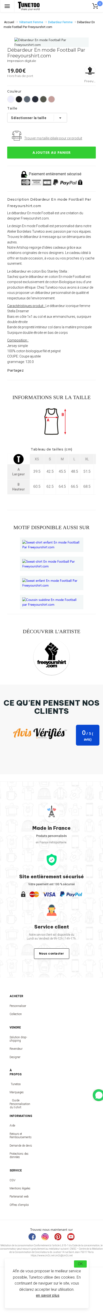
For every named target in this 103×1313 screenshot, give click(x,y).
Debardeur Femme (60, 22)
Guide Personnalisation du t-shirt (16, 1104)
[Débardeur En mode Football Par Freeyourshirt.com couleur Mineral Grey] (27, 99)
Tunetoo (16, 1084)
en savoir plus (47, 1295)
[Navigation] (7, 6)
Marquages (16, 1092)
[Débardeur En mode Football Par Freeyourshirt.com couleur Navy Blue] (35, 99)
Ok (80, 1264)
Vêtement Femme (31, 22)
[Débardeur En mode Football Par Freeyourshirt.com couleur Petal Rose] (51, 99)
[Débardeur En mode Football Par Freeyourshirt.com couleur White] (10, 99)
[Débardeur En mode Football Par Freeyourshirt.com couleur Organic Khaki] (43, 99)
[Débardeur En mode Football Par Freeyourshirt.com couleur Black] (19, 99)
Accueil (9, 22)
